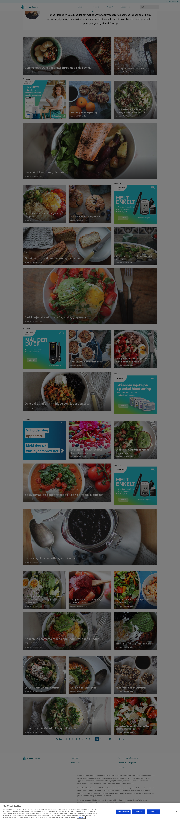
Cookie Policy (81, 817)
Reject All (139, 811)
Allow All (153, 811)
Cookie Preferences (123, 811)
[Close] (176, 811)
